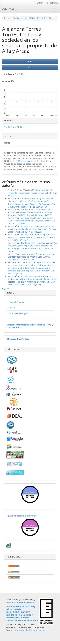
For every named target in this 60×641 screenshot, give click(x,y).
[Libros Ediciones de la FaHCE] (30, 494)
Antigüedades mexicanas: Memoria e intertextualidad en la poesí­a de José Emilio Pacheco (32, 227)
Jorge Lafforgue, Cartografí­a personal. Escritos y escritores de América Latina (32, 255)
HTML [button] (30, 61)
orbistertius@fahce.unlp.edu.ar (29, 630)
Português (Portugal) (18, 313)
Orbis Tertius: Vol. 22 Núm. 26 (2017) (32, 206)
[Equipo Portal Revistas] (30, 527)
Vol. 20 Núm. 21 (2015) (35, 18)
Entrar (40, 3)
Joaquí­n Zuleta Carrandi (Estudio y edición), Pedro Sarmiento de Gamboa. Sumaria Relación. (30, 212)
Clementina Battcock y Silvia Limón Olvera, (31, 202)
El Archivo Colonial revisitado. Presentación (31, 191)
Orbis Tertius (9, 9)
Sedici (13, 161)
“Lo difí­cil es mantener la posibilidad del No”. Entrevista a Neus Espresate (31, 236)
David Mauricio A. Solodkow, (32, 246)
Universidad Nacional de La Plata (22, 620)
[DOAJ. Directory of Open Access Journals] (14, 415)
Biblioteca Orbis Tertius (17, 339)
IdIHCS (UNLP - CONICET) (18, 612)
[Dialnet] (13, 408)
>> (8, 288)
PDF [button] (30, 67)
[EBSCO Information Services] (10, 424)
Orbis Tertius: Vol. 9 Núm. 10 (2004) (24, 284)
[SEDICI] (14, 463)
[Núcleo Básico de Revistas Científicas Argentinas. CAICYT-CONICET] (11, 359)
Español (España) (16, 302)
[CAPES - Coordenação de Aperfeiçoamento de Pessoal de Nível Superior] (10, 379)
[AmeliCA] (13, 387)
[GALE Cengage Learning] (14, 432)
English (12, 307)
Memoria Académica (27, 161)
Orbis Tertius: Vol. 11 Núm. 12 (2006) (29, 258)
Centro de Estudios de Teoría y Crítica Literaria (20, 608)
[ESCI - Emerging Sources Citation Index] (13, 401)
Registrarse (52, 3)
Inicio (6, 18)
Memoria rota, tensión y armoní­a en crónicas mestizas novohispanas (31, 219)
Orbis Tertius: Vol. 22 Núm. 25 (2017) (35, 215)
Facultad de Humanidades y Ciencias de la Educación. (19, 616)
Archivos (17, 18)
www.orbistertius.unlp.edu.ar (20, 602)
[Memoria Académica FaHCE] (15, 472)
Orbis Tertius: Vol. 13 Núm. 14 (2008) (25, 231)
